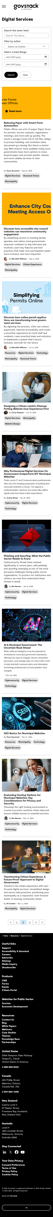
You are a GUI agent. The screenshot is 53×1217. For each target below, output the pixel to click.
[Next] (42, 922)
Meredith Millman (19, 259)
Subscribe (7, 957)
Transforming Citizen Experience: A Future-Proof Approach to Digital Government (25, 879)
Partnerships (9, 1042)
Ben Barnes (16, 586)
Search (11, 74)
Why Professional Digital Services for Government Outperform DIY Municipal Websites (27, 473)
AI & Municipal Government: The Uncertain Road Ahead (23, 646)
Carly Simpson (18, 412)
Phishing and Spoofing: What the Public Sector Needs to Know (27, 557)
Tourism (6, 1003)
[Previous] (11, 922)
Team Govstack (13, 171)
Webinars (7, 1029)
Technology (42, 353)
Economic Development (15, 1006)
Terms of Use (9, 1168)
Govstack (13, 1196)
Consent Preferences (13, 1164)
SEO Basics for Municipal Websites (24, 733)
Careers (6, 954)
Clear (25, 74)
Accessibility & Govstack (15, 951)
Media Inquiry (9, 964)
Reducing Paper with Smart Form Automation (23, 124)
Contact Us (8, 1019)
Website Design (12, 423)
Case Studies (9, 1032)
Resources (10, 353)
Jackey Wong (12, 498)
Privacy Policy (9, 1171)
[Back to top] (26, 1208)
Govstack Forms (31, 175)
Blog (4, 1022)
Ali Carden (10, 903)
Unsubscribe (9, 967)
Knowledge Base (11, 1038)
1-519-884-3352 (10, 1091)
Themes (6, 1035)
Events (5, 986)
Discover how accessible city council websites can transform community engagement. (26, 231)
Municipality (11, 181)
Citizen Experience (32, 264)
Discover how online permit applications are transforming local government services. (25, 320)
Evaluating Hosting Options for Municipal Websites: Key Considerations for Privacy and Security (22, 799)
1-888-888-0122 (10, 1066)
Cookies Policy (10, 1174)
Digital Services (12, 175)
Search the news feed (16, 30)
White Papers (9, 1026)
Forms (5, 983)
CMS (4, 980)
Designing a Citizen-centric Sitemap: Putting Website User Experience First (26, 407)
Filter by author (12, 41)
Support (6, 947)
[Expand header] (4, 6)
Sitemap (6, 960)
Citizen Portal (9, 990)
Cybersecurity (12, 503)
